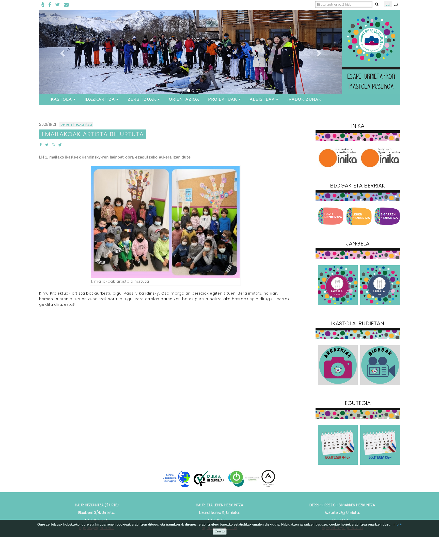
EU (388, 4)
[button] (62, 52)
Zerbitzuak (142, 99)
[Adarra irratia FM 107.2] (42, 4)
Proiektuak (222, 99)
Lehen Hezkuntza (76, 124)
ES (396, 4)
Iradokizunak (304, 99)
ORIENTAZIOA (184, 99)
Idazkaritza (100, 99)
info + (397, 524)
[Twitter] (57, 4)
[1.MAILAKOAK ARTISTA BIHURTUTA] (40, 144)
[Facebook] (49, 4)
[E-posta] (66, 4)
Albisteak (262, 99)
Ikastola (61, 99)
